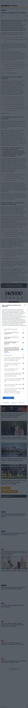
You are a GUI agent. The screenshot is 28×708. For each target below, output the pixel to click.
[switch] (23, 333)
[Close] (25, 305)
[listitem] (14, 330)
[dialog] (14, 354)
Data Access (14, 402)
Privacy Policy (22, 402)
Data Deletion (6, 402)
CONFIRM (8, 397)
